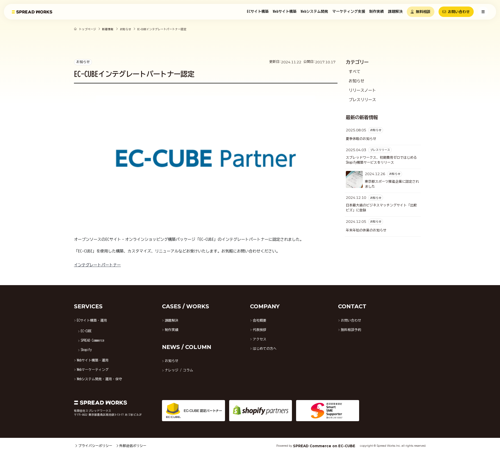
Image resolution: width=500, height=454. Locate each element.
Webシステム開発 (314, 11)
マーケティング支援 (348, 11)
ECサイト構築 (258, 11)
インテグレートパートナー (97, 265)
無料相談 (423, 12)
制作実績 (376, 11)
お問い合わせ (459, 12)
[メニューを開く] (483, 12)
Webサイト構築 (285, 11)
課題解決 (395, 11)
